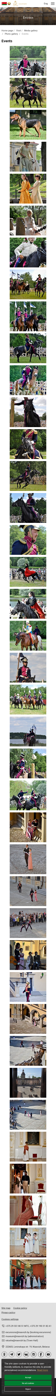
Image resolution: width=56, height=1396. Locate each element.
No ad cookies (28, 1383)
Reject (28, 1389)
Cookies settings (10, 1319)
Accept (28, 1377)
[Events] (28, 61)
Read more (42, 1370)
